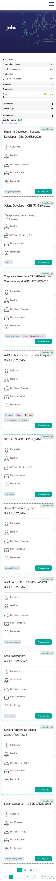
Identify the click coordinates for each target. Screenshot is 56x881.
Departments (8, 103)
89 (45, 876)
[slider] (3, 97)
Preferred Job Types (11, 64)
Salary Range (8, 108)
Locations (7, 84)
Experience (7, 89)
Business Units (8, 115)
